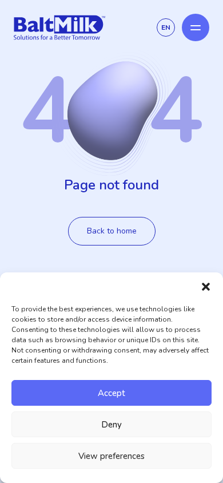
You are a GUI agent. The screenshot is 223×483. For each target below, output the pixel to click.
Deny (111, 424)
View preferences (111, 456)
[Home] (59, 27)
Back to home (112, 230)
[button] (206, 286)
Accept (111, 393)
